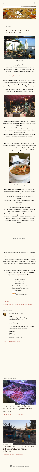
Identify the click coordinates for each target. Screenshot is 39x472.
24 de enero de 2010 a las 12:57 (17, 337)
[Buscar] (35, 3)
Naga (18, 275)
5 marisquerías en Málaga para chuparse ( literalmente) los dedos (19, 408)
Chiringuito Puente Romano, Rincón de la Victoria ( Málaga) (18, 449)
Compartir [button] (6, 301)
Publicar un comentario (11, 341)
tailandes (30, 304)
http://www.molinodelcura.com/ (19, 76)
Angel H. (11, 313)
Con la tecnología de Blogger (21, 466)
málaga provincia (19, 304)
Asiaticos (11, 304)
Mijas (25, 304)
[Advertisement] (19, 360)
